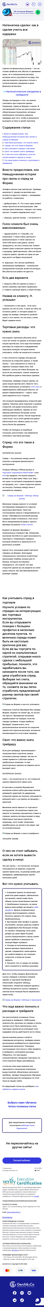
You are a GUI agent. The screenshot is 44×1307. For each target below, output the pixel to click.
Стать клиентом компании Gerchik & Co (22, 585)
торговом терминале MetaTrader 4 (18, 473)
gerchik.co (15, 1250)
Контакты (7, 1217)
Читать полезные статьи (22, 1106)
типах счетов (27, 525)
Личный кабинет (21, 1160)
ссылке (36, 1196)
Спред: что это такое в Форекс (19, 146)
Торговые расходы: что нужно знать (21, 143)
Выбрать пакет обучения (22, 1103)
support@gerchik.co (14, 1212)
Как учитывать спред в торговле (20, 149)
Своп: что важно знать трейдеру (19, 152)
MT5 (4, 476)
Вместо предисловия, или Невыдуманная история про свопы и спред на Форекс (19, 137)
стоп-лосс (35, 387)
